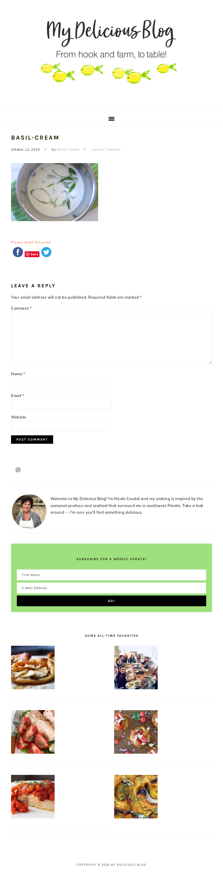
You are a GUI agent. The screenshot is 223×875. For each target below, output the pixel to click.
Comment (21, 308)
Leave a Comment (106, 149)
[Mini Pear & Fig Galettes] (33, 687)
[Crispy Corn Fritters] (136, 752)
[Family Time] (136, 687)
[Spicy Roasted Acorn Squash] (136, 817)
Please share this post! (31, 242)
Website (18, 417)
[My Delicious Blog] (111, 103)
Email (17, 395)
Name (18, 373)
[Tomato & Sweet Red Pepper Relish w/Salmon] (33, 817)
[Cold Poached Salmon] (33, 752)
